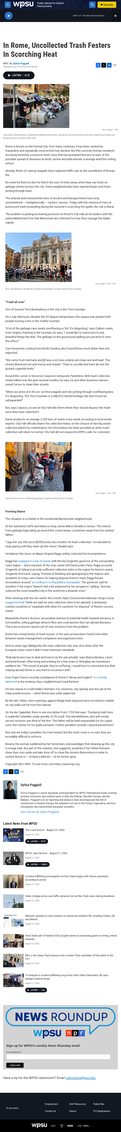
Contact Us (50, 1111)
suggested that (14, 602)
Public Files (98, 1104)
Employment (51, 1104)
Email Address (14, 1052)
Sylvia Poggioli (21, 63)
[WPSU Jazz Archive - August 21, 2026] (13, 858)
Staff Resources (77, 1104)
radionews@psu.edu (80, 1078)
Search (72, 1111)
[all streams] (116, 15)
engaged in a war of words (34, 561)
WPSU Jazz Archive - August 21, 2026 (46, 853)
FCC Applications (101, 1111)
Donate (108, 4)
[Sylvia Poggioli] (10, 789)
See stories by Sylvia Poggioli (39, 812)
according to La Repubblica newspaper (56, 582)
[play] (8, 16)
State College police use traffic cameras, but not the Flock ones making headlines (70, 896)
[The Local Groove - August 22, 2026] (13, 835)
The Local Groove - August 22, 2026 (45, 830)
